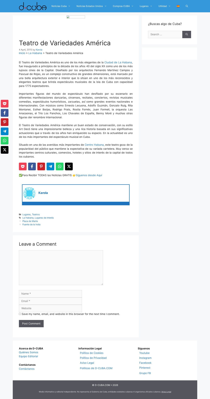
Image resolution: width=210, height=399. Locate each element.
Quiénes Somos (28, 352)
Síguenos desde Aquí (89, 175)
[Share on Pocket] (23, 166)
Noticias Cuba (59, 6)
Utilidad (162, 6)
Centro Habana (94, 144)
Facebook (145, 363)
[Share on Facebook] (32, 166)
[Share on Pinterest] (41, 166)
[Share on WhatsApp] (59, 166)
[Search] (186, 34)
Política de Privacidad (93, 358)
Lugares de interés (44, 217)
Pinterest (144, 368)
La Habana (35, 53)
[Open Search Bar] (187, 6)
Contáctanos (27, 368)
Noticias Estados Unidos (90, 6)
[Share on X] (69, 166)
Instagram (145, 358)
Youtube (144, 353)
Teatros (36, 214)
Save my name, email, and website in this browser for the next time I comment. (71, 314)
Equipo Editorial (28, 356)
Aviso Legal (87, 363)
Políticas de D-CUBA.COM (96, 368)
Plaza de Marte (30, 221)
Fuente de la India (31, 224)
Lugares (144, 6)
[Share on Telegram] (50, 166)
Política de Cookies (91, 353)
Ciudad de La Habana (118, 62)
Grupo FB (145, 373)
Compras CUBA (121, 6)
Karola (43, 193)
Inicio (22, 53)
